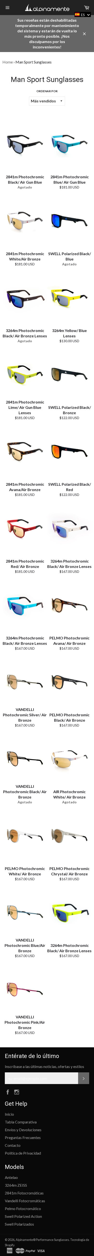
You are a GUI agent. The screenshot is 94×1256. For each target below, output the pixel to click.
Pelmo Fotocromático (23, 1208)
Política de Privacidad (23, 1153)
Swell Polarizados (19, 1224)
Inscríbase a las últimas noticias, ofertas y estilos (44, 1066)
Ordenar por (47, 91)
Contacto (12, 1145)
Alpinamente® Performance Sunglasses (42, 1240)
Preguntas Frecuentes (23, 1137)
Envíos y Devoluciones (23, 1129)
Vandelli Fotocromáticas (25, 1200)
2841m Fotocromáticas (24, 1193)
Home (7, 62)
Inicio (9, 1114)
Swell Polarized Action (23, 1216)
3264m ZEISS (16, 1185)
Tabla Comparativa (21, 1122)
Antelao (11, 1177)
